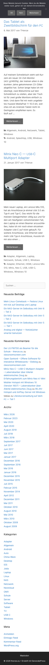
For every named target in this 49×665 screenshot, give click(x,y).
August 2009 (10, 526)
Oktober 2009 (11, 522)
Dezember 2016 (12, 460)
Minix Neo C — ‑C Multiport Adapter (20, 156)
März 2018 (9, 437)
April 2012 (9, 495)
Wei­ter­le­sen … (13, 121)
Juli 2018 (8, 433)
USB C (26, 260)
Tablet (41, 130)
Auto (6, 553)
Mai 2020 (8, 422)
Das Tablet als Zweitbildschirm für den (23, 23)
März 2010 (9, 518)
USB (29, 138)
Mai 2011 (8, 503)
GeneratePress (38, 661)
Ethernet (20, 264)
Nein (21, 13)
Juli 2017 (8, 445)
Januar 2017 (10, 457)
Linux (6, 576)
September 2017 (12, 441)
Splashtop (21, 138)
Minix (11, 268)
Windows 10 (20, 271)
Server (7, 599)
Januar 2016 (10, 472)
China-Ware (10, 557)
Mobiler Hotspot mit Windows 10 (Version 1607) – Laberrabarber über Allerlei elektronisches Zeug (22, 385)
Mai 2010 (8, 514)
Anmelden (9, 634)
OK (11, 13)
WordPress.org (11, 645)
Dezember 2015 (12, 476)
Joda (6, 568)
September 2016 (12, 464)
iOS (5, 564)
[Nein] (46, 9)
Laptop (30, 256)
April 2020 (9, 426)
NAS (6, 580)
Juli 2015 (8, 484)
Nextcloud (9, 588)
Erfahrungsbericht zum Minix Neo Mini (24, 378)
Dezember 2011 (11, 499)
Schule (18, 260)
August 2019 (10, 430)
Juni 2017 (8, 449)
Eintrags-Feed (11, 638)
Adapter (11, 256)
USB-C (31, 268)
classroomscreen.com (15, 354)
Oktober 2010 (11, 507)
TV (5, 611)
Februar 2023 (10, 418)
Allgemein (12, 130)
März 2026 (9, 414)
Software (8, 603)
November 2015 (12, 480)
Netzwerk (32, 130)
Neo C (18, 268)
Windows (8, 134)
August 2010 (10, 511)
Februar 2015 (10, 488)
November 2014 (12, 491)
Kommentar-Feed (12, 641)
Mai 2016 (8, 468)
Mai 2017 (8, 453)
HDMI (28, 264)
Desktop (8, 561)
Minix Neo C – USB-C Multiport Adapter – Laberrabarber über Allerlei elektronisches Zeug (24, 372)
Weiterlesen (34, 13)
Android (22, 130)
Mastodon (24, 655)
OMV (6, 591)
